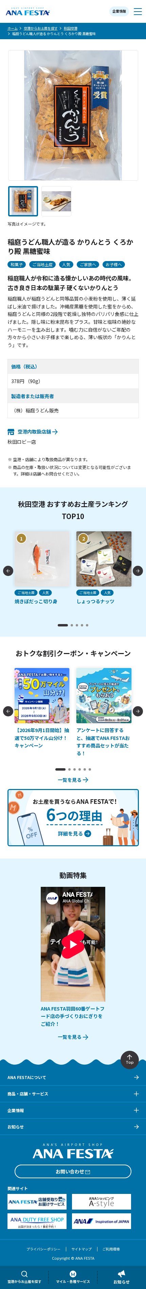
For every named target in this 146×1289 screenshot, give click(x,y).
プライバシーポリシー (43, 1249)
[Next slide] (138, 571)
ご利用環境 (111, 1249)
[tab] (63, 625)
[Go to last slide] (8, 571)
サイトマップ (81, 1249)
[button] (23, 201)
